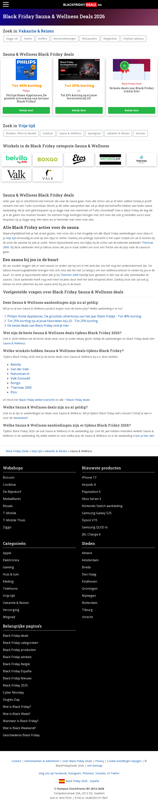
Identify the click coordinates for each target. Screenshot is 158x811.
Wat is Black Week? (16, 714)
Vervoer (140, 133)
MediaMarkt (12, 499)
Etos (14, 392)
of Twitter (113, 773)
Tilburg (87, 610)
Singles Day (11, 699)
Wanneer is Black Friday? (21, 721)
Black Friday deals (15, 635)
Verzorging (11, 610)
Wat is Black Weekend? (19, 728)
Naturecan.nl (20, 374)
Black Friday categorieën (20, 643)
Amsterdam (90, 560)
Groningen (89, 588)
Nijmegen (89, 596)
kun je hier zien (144, 435)
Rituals (8, 506)
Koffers (42, 38)
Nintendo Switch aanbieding (102, 506)
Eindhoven (89, 581)
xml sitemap (94, 765)
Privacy (99, 761)
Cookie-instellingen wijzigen (124, 761)
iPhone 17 (89, 477)
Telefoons (10, 588)
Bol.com (8, 477)
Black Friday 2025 (15, 685)
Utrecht (87, 617)
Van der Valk (20, 369)
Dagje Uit (12, 38)
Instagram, (75, 773)
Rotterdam (89, 603)
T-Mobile (9, 513)
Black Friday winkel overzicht (37, 400)
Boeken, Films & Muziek (21, 133)
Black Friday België (16, 664)
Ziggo (7, 527)
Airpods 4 (89, 484)
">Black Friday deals (76, 400)
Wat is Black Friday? (17, 707)
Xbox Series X (91, 499)
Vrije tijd (26, 125)
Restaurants (89, 38)
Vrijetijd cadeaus (133, 38)
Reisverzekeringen (64, 38)
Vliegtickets (110, 38)
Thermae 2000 (21, 387)
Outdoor (47, 133)
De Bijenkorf (12, 492)
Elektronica (11, 560)
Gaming (8, 567)
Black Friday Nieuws (17, 678)
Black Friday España (17, 671)
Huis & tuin (11, 574)
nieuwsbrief (20, 418)
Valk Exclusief (20, 378)
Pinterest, (88, 773)
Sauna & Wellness (70, 133)
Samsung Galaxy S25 (97, 513)
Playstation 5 (91, 492)
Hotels (28, 38)
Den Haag (89, 574)
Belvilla (16, 364)
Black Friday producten (19, 650)
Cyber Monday (13, 692)
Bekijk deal (26, 110)
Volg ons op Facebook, (53, 773)
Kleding (8, 581)
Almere (87, 553)
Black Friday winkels (17, 657)
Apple (7, 553)
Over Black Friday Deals (77, 761)
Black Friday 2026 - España (82, 781)
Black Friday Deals (17, 451)
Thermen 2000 (69, 275)
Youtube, (101, 773)
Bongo (15, 383)
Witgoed (9, 617)
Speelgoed (94, 133)
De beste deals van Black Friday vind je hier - (39, 325)
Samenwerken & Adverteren (41, 761)
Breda (86, 567)
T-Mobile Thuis (14, 520)
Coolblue (9, 484)
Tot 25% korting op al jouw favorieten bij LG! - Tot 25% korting (52, 321)
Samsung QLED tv (95, 527)
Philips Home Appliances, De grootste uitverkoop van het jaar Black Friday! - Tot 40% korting (74, 316)
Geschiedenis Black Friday (21, 735)
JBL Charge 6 (91, 534)
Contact (16, 761)
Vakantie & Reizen (36, 30)
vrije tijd (11, 238)
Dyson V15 (89, 520)
